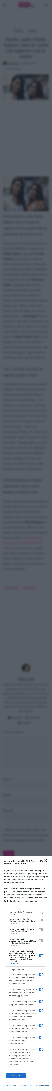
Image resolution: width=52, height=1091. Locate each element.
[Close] (46, 861)
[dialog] (26, 973)
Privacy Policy (42, 1085)
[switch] (41, 920)
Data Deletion (9, 1085)
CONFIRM (16, 1075)
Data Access (26, 1085)
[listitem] (26, 913)
